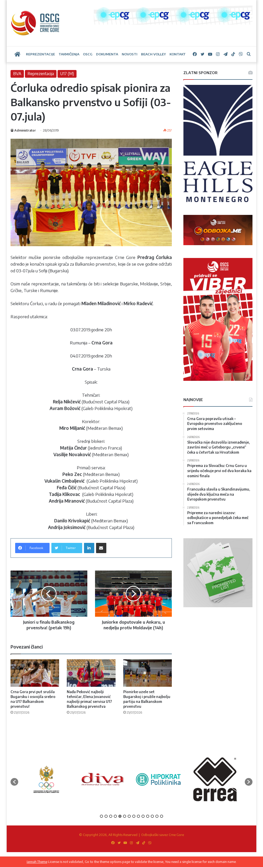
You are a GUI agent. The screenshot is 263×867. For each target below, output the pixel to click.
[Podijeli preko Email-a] (101, 548)
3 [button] (110, 816)
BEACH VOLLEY (153, 54)
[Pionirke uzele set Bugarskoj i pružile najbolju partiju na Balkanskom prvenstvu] (147, 673)
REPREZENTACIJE (40, 54)
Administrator (25, 130)
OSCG (87, 54)
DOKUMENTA (107, 54)
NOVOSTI (129, 54)
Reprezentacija (40, 73)
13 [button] (156, 816)
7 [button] (129, 816)
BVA (17, 73)
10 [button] (143, 816)
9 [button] (138, 816)
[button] (14, 782)
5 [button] (119, 816)
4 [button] (115, 816)
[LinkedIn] (89, 548)
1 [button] (101, 816)
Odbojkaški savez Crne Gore (162, 835)
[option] (46, 779)
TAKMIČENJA (69, 54)
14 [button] (161, 816)
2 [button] (106, 816)
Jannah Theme (37, 862)
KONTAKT (178, 54)
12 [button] (152, 816)
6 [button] (124, 816)
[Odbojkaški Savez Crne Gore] (35, 23)
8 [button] (133, 816)
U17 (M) (67, 73)
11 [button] (147, 816)
